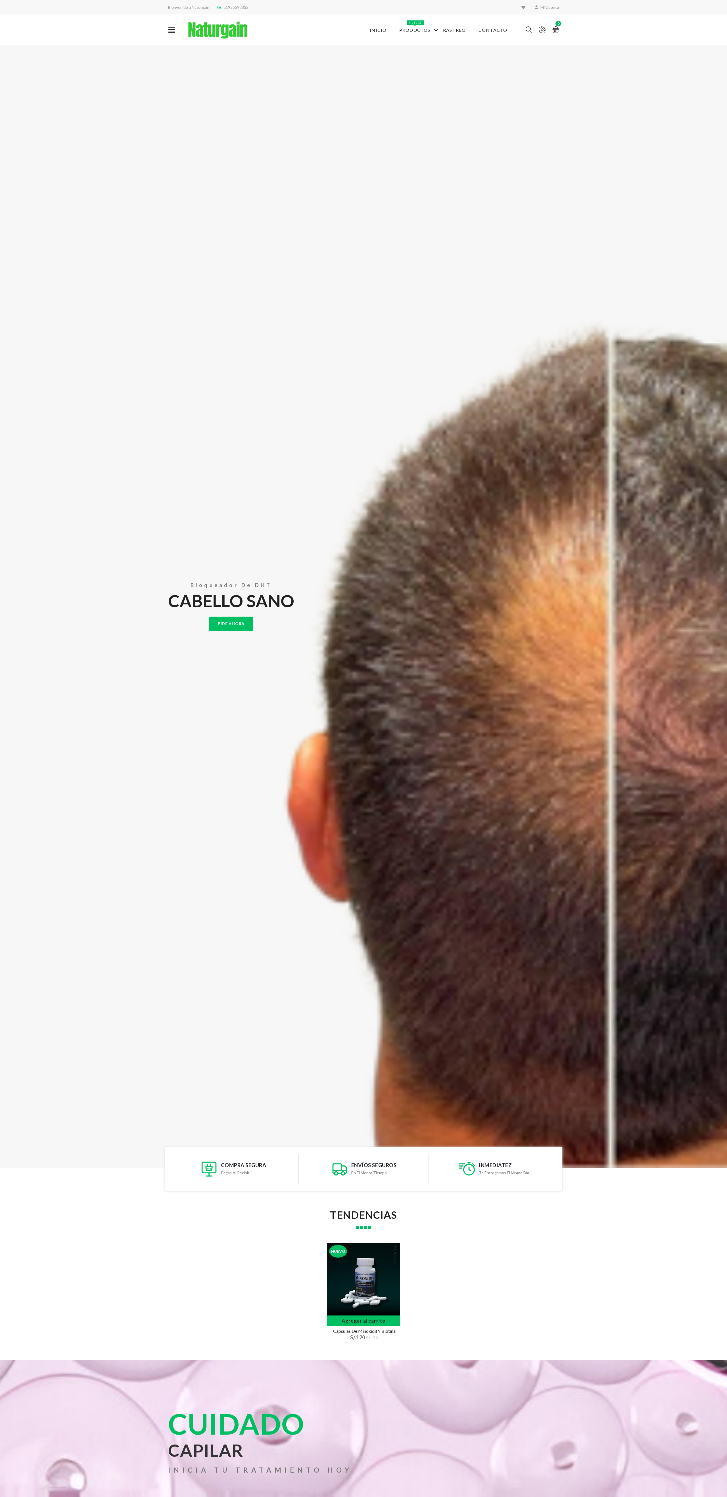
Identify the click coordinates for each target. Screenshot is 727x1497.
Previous (3, 607)
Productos (414, 27)
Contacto (493, 30)
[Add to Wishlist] (392, 1283)
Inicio (378, 30)
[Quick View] (392, 1295)
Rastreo (454, 30)
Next (724, 607)
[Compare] (392, 1307)
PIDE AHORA (231, 623)
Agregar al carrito (363, 1320)
